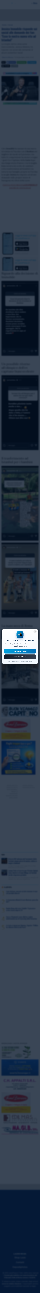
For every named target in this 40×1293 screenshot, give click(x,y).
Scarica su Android (20, 651)
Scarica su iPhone (20, 657)
